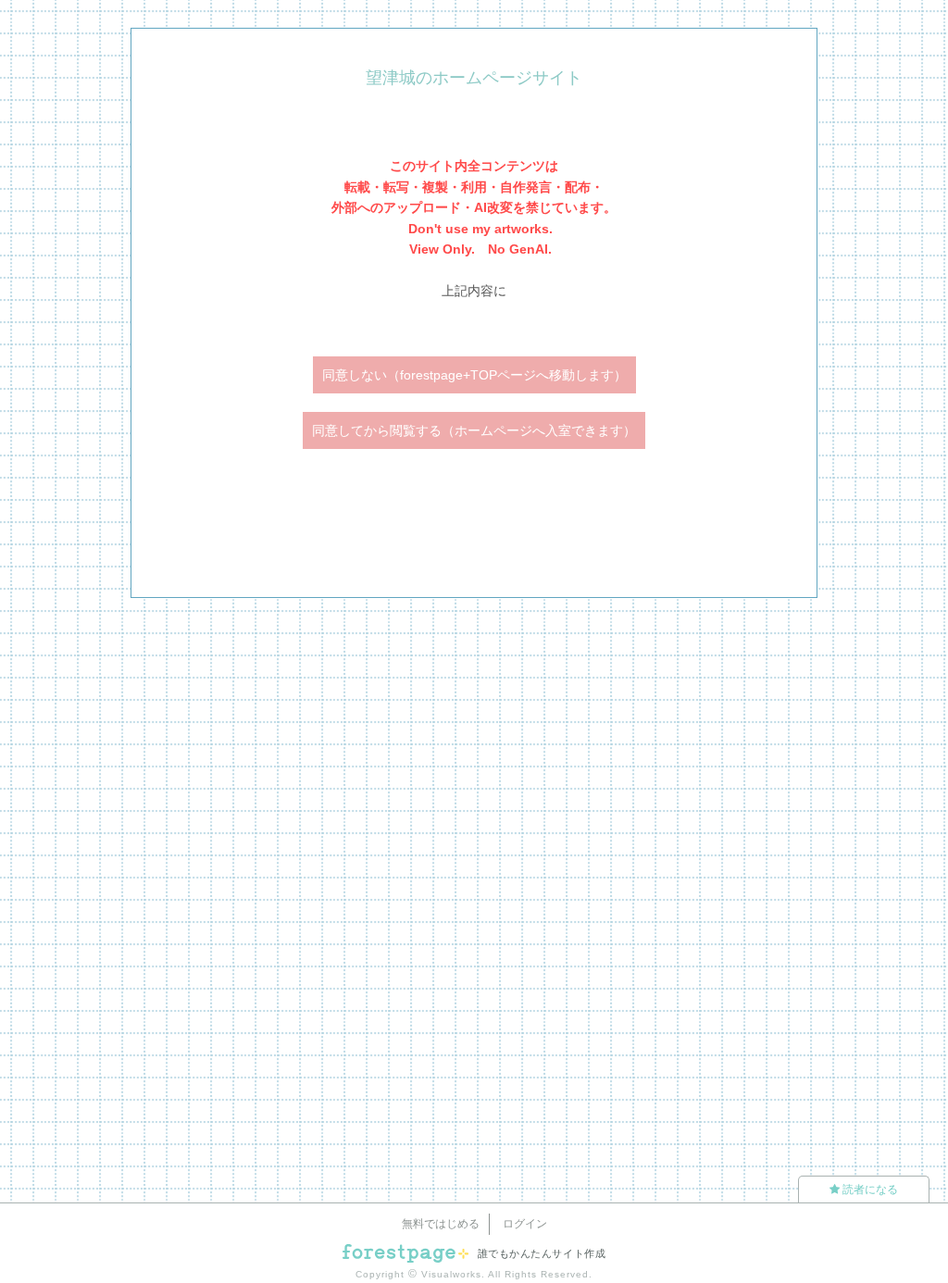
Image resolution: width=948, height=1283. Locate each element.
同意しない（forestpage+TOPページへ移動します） (474, 374)
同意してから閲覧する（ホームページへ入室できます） (474, 430)
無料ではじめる (441, 1223)
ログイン (525, 1223)
